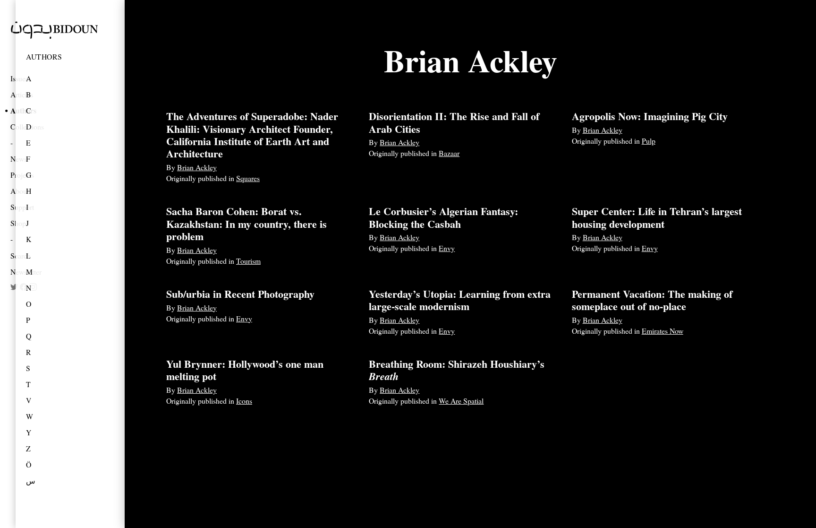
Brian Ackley (197, 167)
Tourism (248, 261)
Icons (244, 401)
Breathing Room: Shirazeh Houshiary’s (456, 369)
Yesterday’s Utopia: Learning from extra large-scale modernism (460, 300)
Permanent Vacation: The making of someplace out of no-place (652, 300)
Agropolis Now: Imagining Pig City (650, 116)
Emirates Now (662, 331)
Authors (44, 56)
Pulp (648, 141)
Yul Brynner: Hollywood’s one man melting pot (244, 370)
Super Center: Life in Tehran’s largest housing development (657, 217)
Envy (447, 248)
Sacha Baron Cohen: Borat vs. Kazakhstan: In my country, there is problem (246, 223)
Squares (248, 178)
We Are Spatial (461, 401)
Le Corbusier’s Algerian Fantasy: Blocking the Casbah (443, 217)
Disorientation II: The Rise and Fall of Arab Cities (454, 122)
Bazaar (449, 153)
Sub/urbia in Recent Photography (240, 294)
